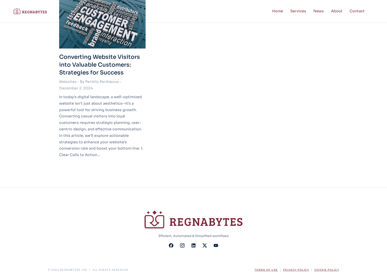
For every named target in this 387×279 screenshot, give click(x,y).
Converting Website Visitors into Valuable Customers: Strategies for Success (99, 64)
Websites (68, 81)
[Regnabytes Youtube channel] (216, 245)
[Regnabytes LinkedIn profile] (193, 245)
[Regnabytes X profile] (204, 245)
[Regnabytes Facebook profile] (171, 245)
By (99, 81)
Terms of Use (266, 269)
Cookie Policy (326, 269)
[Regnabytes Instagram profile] (182, 245)
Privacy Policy (296, 269)
